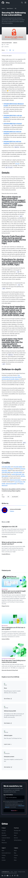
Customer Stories (6, 837)
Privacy (15, 871)
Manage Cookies (21, 871)
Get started (7, 767)
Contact (4, 860)
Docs (3, 850)
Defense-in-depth (11, 369)
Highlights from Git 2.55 (9, 526)
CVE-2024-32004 (17, 466)
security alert (15, 496)
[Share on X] (7, 50)
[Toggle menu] (25, 2)
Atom (15, 835)
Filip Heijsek (10, 468)
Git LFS (17, 163)
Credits (6, 462)
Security (4, 833)
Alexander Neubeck (6, 670)
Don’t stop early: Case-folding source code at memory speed (13, 661)
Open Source (10, 8)
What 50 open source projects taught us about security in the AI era (14, 592)
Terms (12, 871)
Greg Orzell (15, 670)
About (15, 850)
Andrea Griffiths (5, 639)
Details (5, 172)
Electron (16, 837)
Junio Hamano (19, 481)
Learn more (7, 744)
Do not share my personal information (9, 873)
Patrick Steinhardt (16, 474)
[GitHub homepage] (3, 3)
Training (3, 855)
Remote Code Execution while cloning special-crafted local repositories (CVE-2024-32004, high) (14, 239)
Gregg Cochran (5, 606)
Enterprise (4, 835)
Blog (7, 3)
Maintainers (5, 589)
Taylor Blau (4, 536)
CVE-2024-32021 (17, 472)
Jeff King (23, 476)
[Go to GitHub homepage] (5, 824)
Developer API (17, 830)
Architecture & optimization (8, 658)
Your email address (8, 794)
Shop (15, 860)
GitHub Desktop (17, 840)
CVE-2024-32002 (6, 466)
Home (3, 8)
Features (4, 830)
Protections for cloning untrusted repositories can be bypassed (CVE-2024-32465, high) (13, 261)
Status (3, 857)
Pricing (3, 840)
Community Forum (6, 853)
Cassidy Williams (6, 554)
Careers (16, 855)
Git (15, 8)
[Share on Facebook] (10, 50)
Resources (4, 842)
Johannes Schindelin (7, 42)
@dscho (15, 42)
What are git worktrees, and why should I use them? (12, 543)
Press (15, 857)
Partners (16, 833)
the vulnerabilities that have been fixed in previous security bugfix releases (12, 377)
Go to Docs (7, 698)
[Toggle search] (22, 2)
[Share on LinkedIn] (13, 50)
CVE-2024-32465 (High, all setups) (12, 123)
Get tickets (7, 723)
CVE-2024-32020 (6, 472)
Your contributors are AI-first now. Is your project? (13, 628)
